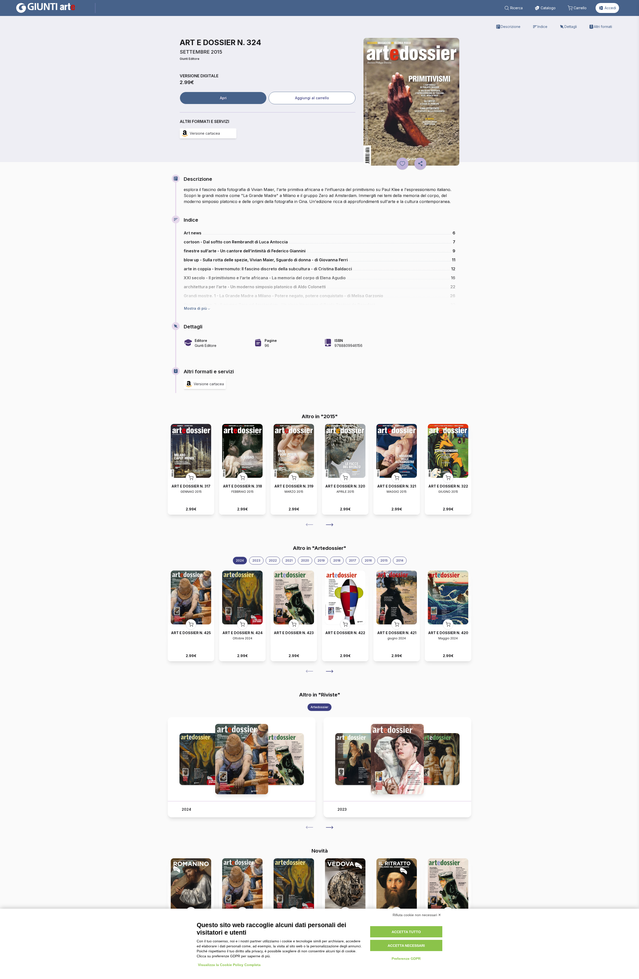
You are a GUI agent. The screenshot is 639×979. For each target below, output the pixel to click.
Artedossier (319, 707)
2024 (240, 560)
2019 (321, 560)
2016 (368, 560)
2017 (352, 560)
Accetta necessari (406, 946)
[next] (329, 525)
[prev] (310, 525)
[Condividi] (420, 164)
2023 (256, 560)
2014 (399, 560)
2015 (384, 560)
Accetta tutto (406, 932)
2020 (305, 560)
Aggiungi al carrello (312, 98)
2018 (336, 560)
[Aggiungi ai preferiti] (402, 164)
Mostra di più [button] (195, 308)
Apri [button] (223, 98)
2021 (289, 560)
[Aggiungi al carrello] (191, 478)
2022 (273, 560)
